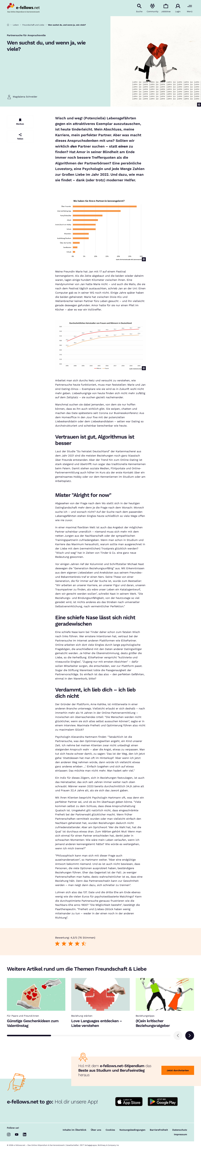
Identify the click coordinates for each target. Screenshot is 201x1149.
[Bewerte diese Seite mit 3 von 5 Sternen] (70, 943)
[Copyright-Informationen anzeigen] (199, 105)
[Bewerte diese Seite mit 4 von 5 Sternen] (77, 943)
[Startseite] (8, 25)
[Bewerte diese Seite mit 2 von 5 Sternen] (64, 943)
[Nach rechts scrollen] (189, 1035)
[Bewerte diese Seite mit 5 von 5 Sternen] (84, 943)
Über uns (96, 1130)
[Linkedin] (24, 1134)
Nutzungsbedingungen (132, 1130)
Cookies (110, 1130)
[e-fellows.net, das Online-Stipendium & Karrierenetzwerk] (23, 8)
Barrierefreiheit (159, 1130)
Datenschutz (179, 1130)
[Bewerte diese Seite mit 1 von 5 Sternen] (57, 943)
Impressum (180, 1134)
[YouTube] (16, 1134)
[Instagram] (8, 1134)
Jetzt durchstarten (178, 1070)
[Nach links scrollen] (177, 1035)
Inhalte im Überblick (74, 1130)
